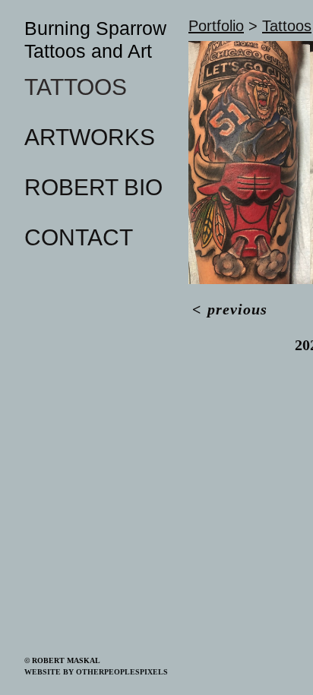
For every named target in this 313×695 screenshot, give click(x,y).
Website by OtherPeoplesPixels (96, 672)
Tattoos (75, 87)
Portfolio (216, 25)
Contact (78, 237)
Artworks (89, 137)
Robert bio (93, 187)
